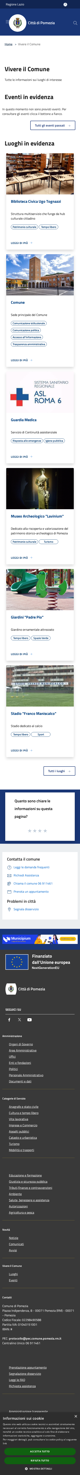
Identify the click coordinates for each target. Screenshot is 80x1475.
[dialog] (40, 1443)
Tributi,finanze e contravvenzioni (30, 1187)
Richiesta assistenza (22, 1386)
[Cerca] (75, 23)
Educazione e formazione (25, 1175)
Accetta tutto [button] (40, 1451)
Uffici (12, 1056)
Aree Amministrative (23, 1050)
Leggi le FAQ (17, 1379)
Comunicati (16, 1244)
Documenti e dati (20, 1081)
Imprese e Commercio (23, 1125)
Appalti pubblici (19, 1131)
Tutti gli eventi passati (50, 125)
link (5, 1443)
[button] (40, 1469)
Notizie (13, 1237)
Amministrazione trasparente (28, 1411)
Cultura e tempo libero (23, 1113)
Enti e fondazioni (20, 1062)
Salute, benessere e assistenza (29, 1200)
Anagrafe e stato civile (23, 1106)
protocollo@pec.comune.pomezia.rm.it (35, 1338)
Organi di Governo (21, 1044)
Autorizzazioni (18, 1206)
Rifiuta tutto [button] (40, 1460)
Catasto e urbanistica (23, 1137)
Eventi (13, 1280)
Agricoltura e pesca (21, 1212)
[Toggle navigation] (7, 21)
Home (8, 44)
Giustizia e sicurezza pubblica (28, 1181)
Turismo (14, 1143)
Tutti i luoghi (57, 771)
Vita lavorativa (18, 1119)
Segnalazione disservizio (25, 1373)
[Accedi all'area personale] (65, 4)
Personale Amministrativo (26, 1075)
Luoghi (13, 1274)
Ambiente (15, 1194)
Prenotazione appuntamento (28, 1367)
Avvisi (13, 1250)
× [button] (75, 1416)
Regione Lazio (15, 4)
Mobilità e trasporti (21, 1150)
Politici (13, 1069)
